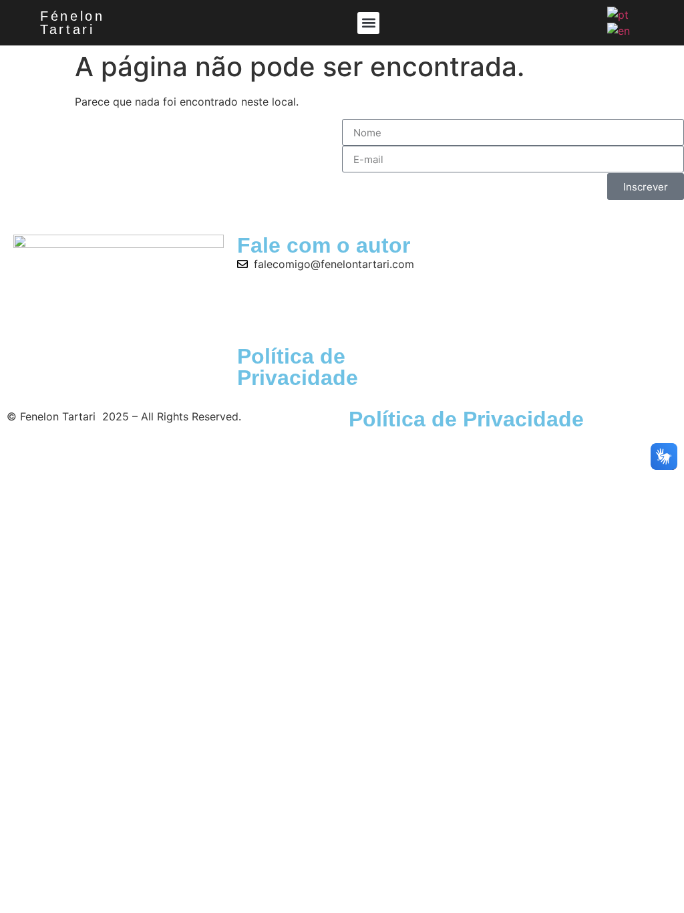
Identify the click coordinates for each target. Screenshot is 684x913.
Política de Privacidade (297, 367)
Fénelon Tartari (72, 23)
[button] (368, 23)
